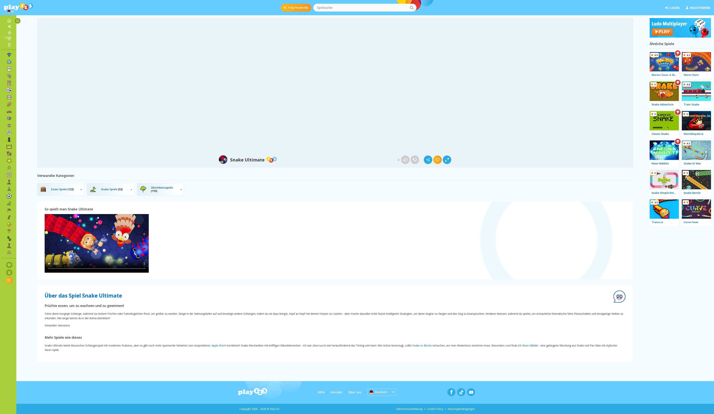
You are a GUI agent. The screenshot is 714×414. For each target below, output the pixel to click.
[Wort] (9, 175)
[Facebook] (451, 392)
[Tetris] (9, 153)
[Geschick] (9, 217)
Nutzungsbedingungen (461, 409)
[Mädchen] (9, 252)
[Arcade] (9, 182)
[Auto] (9, 111)
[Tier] (9, 238)
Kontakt (336, 392)
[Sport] (9, 104)
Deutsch (381, 392)
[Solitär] (9, 90)
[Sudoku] (9, 132)
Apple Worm (219, 345)
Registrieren (700, 8)
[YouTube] (471, 392)
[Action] (9, 189)
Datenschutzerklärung (409, 409)
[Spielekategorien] (9, 44)
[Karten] (9, 83)
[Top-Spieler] (9, 38)
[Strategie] (9, 146)
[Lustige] (9, 160)
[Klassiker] (9, 203)
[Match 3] (9, 54)
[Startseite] (9, 20)
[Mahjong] (9, 69)
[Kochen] (9, 231)
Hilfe (321, 392)
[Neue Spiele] (9, 26)
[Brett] (9, 118)
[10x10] (9, 97)
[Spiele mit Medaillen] (9, 272)
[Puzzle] (9, 61)
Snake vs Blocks (422, 345)
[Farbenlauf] (680, 36)
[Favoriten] (9, 280)
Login (675, 8)
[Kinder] (9, 167)
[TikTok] (461, 392)
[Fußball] (9, 196)
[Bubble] (9, 76)
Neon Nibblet (530, 345)
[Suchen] (412, 8)
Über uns (354, 392)
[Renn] (9, 210)
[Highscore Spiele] (9, 265)
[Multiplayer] (9, 245)
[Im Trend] (9, 32)
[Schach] (9, 139)
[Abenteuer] (9, 224)
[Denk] (9, 125)
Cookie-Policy (435, 409)
